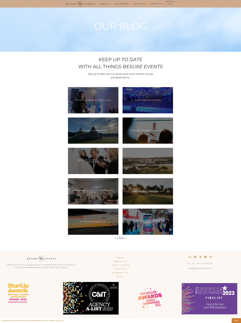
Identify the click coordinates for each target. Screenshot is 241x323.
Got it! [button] (236, 320)
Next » (122, 238)
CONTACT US (120, 273)
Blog (170, 4)
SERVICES (120, 269)
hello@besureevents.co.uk (199, 268)
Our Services (122, 4)
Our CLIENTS (120, 265)
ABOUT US (120, 261)
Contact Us (157, 4)
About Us (105, 4)
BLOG (120, 276)
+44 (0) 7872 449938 (199, 264)
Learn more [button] (59, 320)
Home (120, 257)
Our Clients (139, 4)
